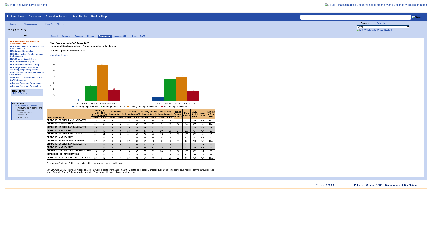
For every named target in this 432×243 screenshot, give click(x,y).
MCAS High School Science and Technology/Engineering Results (23, 68)
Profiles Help (99, 16)
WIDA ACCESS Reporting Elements (26, 77)
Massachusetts (30, 24)
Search (13, 24)
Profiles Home (15, 16)
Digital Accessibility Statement (402, 185)
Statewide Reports (57, 16)
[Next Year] (31, 36)
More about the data (59, 55)
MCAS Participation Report (22, 62)
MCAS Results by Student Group (24, 65)
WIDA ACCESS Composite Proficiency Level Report (26, 73)
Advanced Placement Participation (25, 86)
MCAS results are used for (26, 106)
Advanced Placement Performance (25, 83)
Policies (358, 185)
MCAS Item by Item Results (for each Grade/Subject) (26, 55)
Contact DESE (374, 185)
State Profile (79, 16)
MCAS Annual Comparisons (22, 51)
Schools (381, 23)
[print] (189, 42)
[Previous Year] (20, 36)
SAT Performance (18, 80)
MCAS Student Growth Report (23, 59)
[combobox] (355, 17)
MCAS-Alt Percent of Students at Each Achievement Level (26, 47)
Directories (34, 16)
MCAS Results (20, 93)
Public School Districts (54, 24)
